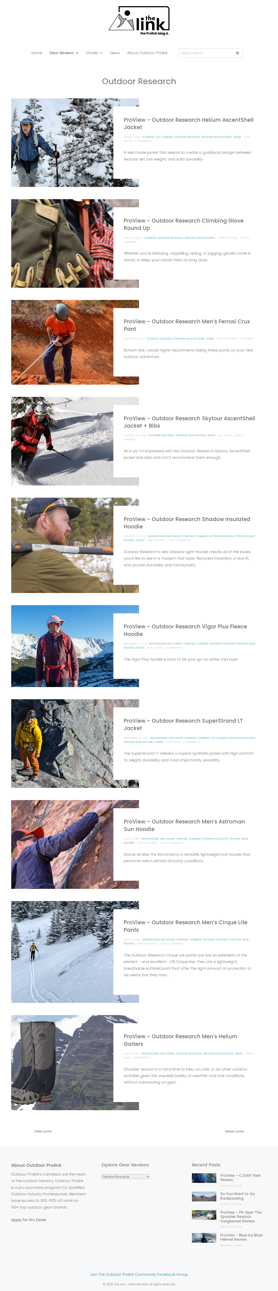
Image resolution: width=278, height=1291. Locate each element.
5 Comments (174, 647)
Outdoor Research (187, 137)
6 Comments (191, 742)
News (115, 52)
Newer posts (234, 1131)
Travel (140, 540)
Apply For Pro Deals (28, 1219)
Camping (188, 536)
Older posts (43, 1131)
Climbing (149, 137)
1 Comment (247, 338)
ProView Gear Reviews (217, 137)
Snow (237, 137)
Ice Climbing (164, 137)
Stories (92, 52)
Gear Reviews (61, 52)
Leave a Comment (178, 540)
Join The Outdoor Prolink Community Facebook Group (139, 1274)
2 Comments (143, 141)
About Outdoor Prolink (147, 52)
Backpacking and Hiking (165, 536)
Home (36, 52)
